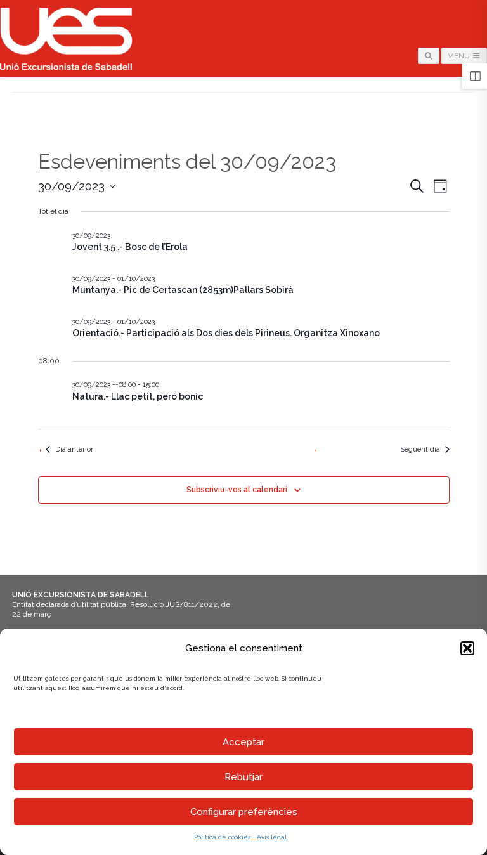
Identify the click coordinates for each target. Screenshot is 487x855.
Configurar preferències (243, 812)
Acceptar (243, 742)
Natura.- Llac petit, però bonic (137, 396)
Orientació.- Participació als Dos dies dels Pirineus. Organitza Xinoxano (226, 333)
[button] (467, 648)
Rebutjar (243, 777)
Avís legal (272, 836)
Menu (459, 55)
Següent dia (420, 449)
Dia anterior (74, 449)
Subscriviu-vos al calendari (236, 489)
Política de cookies (222, 836)
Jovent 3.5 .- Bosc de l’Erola (130, 247)
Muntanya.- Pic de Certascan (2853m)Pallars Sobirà (183, 290)
